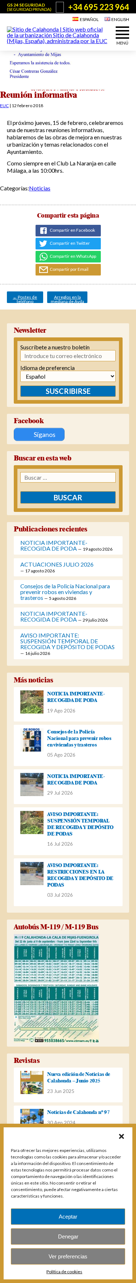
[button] (121, 1136)
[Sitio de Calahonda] (58, 40)
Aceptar (68, 1216)
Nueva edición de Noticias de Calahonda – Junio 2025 (78, 1077)
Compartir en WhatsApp (72, 256)
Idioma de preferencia (47, 368)
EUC (4, 105)
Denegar (68, 1236)
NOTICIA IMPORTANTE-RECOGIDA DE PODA (53, 545)
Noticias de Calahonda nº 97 (78, 1112)
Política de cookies (64, 1271)
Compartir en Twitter (69, 243)
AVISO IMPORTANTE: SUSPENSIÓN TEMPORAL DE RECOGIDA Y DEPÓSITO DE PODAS (67, 641)
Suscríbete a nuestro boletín (55, 347)
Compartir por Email (68, 269)
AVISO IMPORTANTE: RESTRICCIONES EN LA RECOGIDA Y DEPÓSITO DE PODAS (80, 875)
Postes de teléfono (25, 298)
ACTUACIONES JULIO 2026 (57, 564)
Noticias (39, 188)
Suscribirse (68, 391)
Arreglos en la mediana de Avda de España (67, 298)
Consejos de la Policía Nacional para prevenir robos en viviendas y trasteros (65, 591)
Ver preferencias (68, 1256)
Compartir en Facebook (72, 230)
